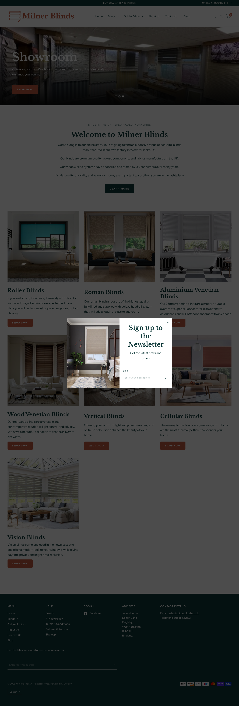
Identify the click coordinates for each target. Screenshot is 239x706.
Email (126, 370)
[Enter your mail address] (164, 377)
